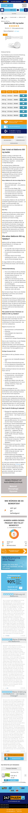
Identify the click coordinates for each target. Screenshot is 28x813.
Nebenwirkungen (20, 140)
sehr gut (13, 508)
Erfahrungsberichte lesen (17, 28)
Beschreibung (7, 137)
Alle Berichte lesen (16, 758)
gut (11, 511)
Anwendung (20, 137)
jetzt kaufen (13, 780)
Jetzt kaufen (23, 95)
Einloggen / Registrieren (16, 1)
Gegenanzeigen (14, 143)
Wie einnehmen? (7, 140)
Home (6, 17)
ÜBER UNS (12, 10)
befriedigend (14, 513)
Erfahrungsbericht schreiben (16, 755)
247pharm (18, 464)
